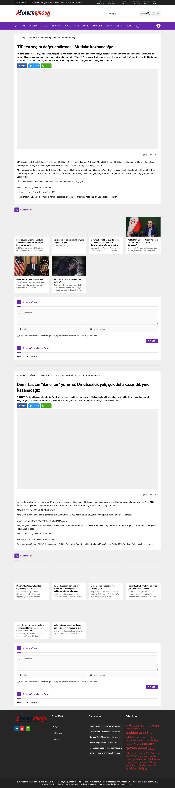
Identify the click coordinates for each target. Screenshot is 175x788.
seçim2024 (136, 759)
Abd (128, 725)
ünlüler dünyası (142, 765)
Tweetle (36, 65)
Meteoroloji (156, 753)
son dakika (149, 759)
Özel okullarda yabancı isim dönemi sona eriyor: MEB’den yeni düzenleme (63, 2)
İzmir (145, 769)
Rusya (149, 756)
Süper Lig (136, 762)
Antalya (129, 729)
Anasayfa (23, 37)
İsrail (129, 768)
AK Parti (138, 726)
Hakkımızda (57, 733)
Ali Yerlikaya (147, 726)
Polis (145, 756)
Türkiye (153, 762)
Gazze (151, 748)
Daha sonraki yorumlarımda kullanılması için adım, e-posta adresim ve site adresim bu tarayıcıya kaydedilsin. (58, 336)
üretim (151, 765)
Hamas (136, 753)
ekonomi (139, 740)
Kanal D (142, 753)
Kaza (149, 752)
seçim (128, 760)
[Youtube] (22, 728)
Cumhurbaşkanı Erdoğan (144, 737)
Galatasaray (147, 743)
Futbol (136, 744)
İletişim (56, 739)
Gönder (48, 65)
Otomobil (140, 756)
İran (154, 765)
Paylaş (24, 65)
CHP (150, 733)
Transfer (145, 762)
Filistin (129, 743)
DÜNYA (32, 37)
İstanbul (138, 768)
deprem (130, 740)
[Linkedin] (16, 728)
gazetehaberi (136, 747)
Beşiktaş (136, 728)
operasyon (131, 755)
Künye (55, 726)
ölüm (134, 765)
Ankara (155, 725)
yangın (128, 765)
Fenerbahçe (152, 740)
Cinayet (130, 736)
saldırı (154, 756)
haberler (129, 753)
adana (133, 726)
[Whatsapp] (28, 728)
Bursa (143, 729)
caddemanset (137, 732)
